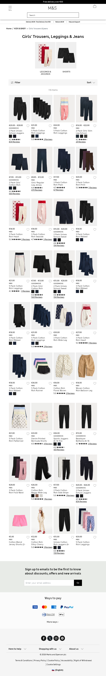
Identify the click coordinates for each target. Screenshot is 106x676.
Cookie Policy (54, 660)
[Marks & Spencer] (52, 9)
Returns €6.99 (59, 22)
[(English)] (53, 672)
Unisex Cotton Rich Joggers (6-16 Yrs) (61, 544)
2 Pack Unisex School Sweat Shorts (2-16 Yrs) (61, 236)
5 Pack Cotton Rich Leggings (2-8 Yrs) (16, 288)
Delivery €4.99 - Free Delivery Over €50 (38, 22)
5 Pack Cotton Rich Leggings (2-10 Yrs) (83, 544)
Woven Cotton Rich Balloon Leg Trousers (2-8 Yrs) (84, 390)
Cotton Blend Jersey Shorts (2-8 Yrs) (17, 544)
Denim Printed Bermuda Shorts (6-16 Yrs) (39, 441)
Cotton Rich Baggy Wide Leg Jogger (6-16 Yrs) (39, 492)
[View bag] (94, 7)
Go (78, 583)
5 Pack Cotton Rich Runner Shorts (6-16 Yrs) (39, 390)
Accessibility (67, 660)
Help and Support (74, 22)
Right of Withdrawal (83, 660)
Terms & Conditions (23, 660)
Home (9, 28)
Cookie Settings (54, 664)
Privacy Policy (40, 660)
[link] (53, 670)
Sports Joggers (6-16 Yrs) (61, 439)
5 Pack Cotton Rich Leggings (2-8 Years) (38, 133)
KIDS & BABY (20, 28)
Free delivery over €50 (53, 2)
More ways (52, 622)
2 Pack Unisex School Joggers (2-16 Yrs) (16, 133)
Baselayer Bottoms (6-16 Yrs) (82, 441)
